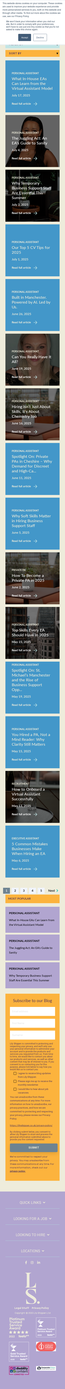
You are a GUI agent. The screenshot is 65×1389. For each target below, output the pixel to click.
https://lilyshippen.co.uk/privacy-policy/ (31, 1125)
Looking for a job (30, 1219)
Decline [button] (40, 37)
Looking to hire (30, 1235)
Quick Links (30, 1202)
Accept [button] (24, 37)
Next (52, 890)
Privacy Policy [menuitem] (40, 1308)
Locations (30, 1251)
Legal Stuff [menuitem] (21, 1308)
